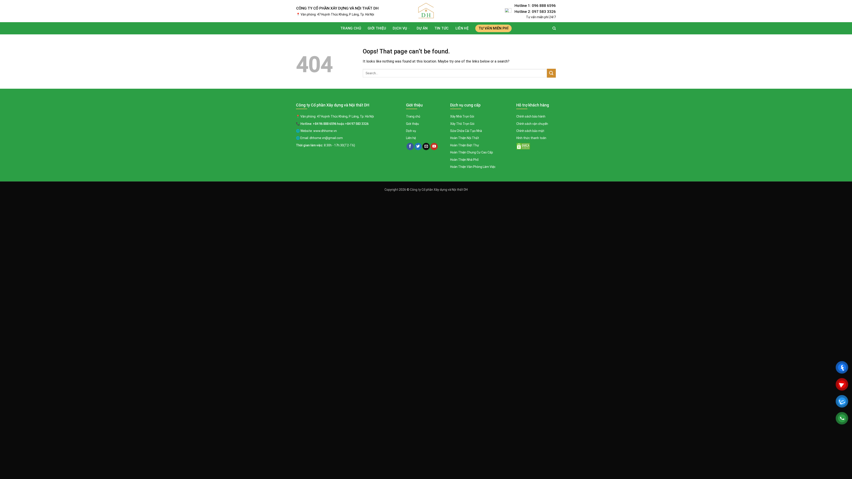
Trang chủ (350, 28)
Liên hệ (462, 28)
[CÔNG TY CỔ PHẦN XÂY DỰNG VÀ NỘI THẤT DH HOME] (426, 11)
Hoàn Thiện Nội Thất (464, 138)
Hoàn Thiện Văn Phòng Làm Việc (472, 167)
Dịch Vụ (400, 28)
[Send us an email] (426, 146)
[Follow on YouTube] (434, 146)
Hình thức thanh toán (531, 138)
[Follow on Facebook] (410, 146)
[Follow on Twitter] (418, 146)
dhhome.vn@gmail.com (326, 138)
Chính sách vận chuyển (532, 124)
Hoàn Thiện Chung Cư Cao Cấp (471, 152)
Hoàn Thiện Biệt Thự (464, 145)
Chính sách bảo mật (530, 131)
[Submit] (551, 73)
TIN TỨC (441, 28)
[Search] (554, 28)
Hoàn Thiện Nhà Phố (464, 159)
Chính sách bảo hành (530, 116)
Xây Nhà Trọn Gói (462, 116)
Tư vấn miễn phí (493, 28)
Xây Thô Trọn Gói (462, 124)
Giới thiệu (377, 28)
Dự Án (422, 28)
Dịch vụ (411, 131)
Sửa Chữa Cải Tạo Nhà (466, 131)
